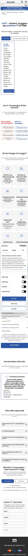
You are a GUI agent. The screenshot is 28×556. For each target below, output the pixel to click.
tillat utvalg (14, 303)
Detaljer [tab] (14, 250)
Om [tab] (23, 250)
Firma (6, 523)
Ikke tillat (14, 308)
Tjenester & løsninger (12, 12)
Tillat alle (14, 298)
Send (6, 530)
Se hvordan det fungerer (19, 38)
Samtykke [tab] (5, 250)
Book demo (21, 481)
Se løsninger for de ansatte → (12, 91)
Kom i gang (6, 38)
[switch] (24, 282)
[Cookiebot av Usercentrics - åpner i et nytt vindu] (19, 246)
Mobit (3, 12)
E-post (6, 517)
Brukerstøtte (5, 327)
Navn (5, 511)
